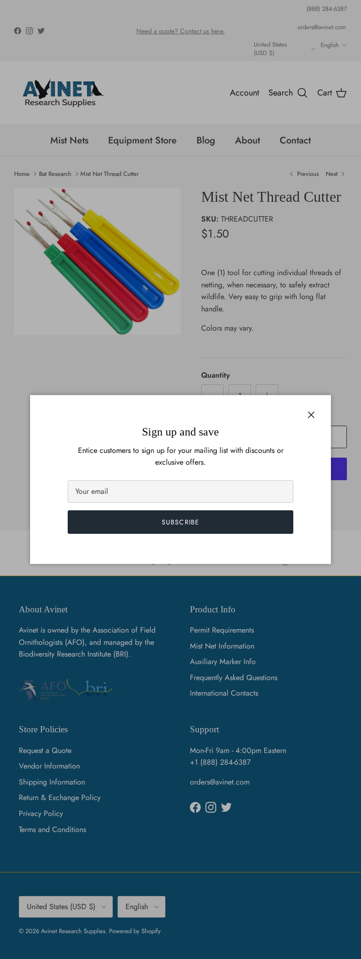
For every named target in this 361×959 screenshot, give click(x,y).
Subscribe (180, 522)
